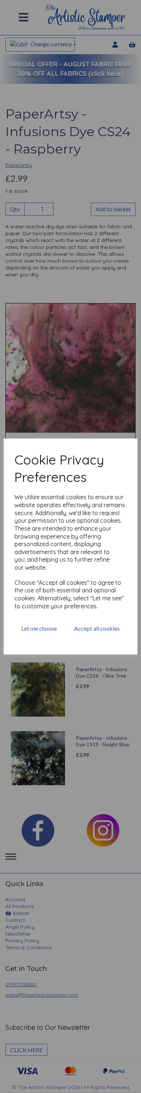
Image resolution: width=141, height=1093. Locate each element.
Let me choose (39, 628)
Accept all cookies (97, 628)
